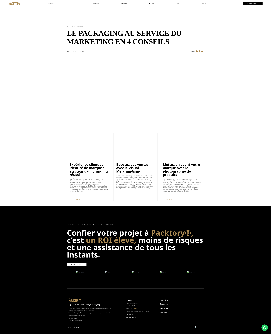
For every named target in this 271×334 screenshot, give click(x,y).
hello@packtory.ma (131, 317)
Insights (151, 3)
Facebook (163, 304)
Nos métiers (95, 3)
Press (177, 3)
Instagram (164, 308)
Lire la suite (76, 199)
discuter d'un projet (252, 3)
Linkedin (163, 313)
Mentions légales (72, 318)
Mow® (134, 308)
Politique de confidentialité (75, 320)
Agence (203, 3)
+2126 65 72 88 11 (131, 314)
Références (124, 3)
